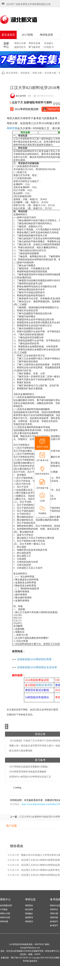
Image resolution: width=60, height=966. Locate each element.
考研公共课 (20, 43)
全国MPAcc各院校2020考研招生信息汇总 (30, 776)
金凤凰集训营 (6, 905)
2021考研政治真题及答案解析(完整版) (28, 766)
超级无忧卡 (20, 47)
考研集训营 (46, 34)
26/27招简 (27, 34)
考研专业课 (34, 43)
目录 (44, 685)
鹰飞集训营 (34, 47)
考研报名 (29, 905)
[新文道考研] (22, 20)
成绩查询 (29, 917)
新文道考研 (12, 73)
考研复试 (29, 921)
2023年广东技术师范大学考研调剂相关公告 (28, 2)
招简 (38, 685)
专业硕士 (48, 43)
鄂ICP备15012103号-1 (20, 957)
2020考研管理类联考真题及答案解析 (27, 771)
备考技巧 (54, 921)
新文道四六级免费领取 (20, 750)
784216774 (54, 109)
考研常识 (54, 909)
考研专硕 (4, 921)
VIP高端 (3, 909)
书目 (50, 685)
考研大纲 (37, 73)
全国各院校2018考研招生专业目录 (37, 667)
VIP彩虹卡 (48, 47)
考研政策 (25, 73)
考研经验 (54, 917)
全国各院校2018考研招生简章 (34, 659)
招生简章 (29, 909)
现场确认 (29, 913)
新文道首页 (8, 34)
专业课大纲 (50, 73)
